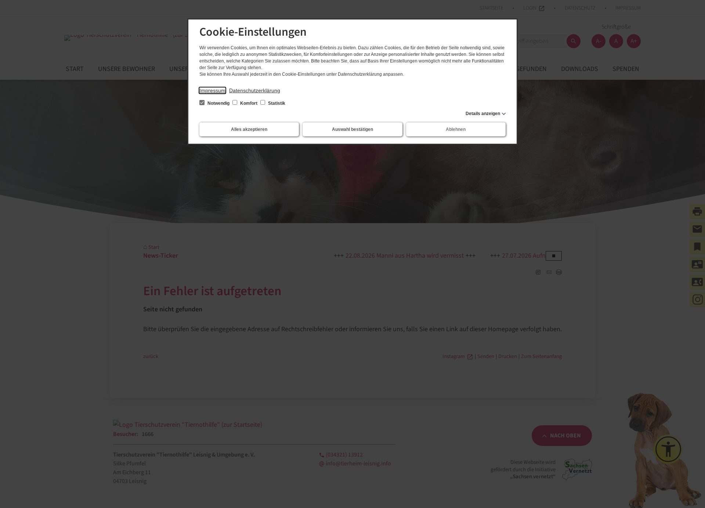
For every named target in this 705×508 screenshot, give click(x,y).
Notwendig (218, 103)
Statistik (276, 103)
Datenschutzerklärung (254, 90)
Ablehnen (456, 129)
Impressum (212, 90)
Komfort (248, 103)
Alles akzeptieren (249, 129)
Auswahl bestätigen (352, 129)
